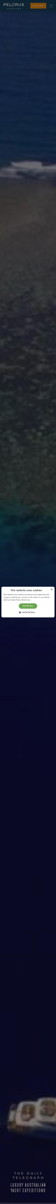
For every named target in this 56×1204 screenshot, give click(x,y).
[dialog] (28, 602)
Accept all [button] (28, 606)
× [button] (52, 590)
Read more (26, 600)
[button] (28, 612)
